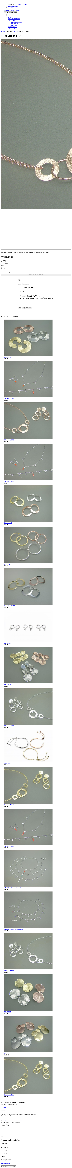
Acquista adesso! (5, 1163)
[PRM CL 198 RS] (28, 438)
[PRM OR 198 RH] (28, 724)
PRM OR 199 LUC (9, 605)
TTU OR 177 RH (9, 846)
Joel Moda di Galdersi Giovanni (14, 1121)
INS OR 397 (7, 643)
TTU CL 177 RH (9, 398)
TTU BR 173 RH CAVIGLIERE (13, 887)
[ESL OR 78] (28, 683)
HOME (3, 31)
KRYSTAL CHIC (16, 25)
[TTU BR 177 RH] (28, 480)
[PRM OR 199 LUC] (28, 604)
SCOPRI (3, 1107)
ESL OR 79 (7, 357)
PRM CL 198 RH (9, 970)
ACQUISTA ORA (13, 6)
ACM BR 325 (8, 763)
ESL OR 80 (7, 564)
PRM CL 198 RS (9, 440)
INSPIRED (14, 23)
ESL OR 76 (7, 1053)
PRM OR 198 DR (9, 1095)
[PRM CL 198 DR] (28, 803)
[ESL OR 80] (28, 562)
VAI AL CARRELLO (22, 4)
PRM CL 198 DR (9, 805)
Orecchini (6, 263)
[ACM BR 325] (28, 761)
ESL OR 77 (7, 1012)
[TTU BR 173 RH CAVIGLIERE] (28, 886)
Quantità (3, 265)
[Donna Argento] (11, 10)
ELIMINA (11, 7)
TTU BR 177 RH (9, 481)
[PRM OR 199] (28, 521)
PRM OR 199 (8, 523)
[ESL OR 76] (28, 1052)
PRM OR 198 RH (9, 726)
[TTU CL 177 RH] (28, 397)
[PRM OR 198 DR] (28, 1093)
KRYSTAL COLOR (17, 22)
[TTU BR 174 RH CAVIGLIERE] (28, 927)
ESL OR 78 (7, 684)
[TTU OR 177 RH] (28, 844)
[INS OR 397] (28, 641)
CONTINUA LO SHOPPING (8, 1166)
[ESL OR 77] (28, 1010)
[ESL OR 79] (28, 355)
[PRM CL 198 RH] (28, 969)
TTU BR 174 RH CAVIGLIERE (13, 929)
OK (20, 308)
